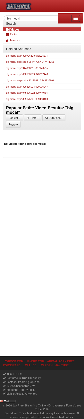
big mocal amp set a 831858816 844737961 (30, 80)
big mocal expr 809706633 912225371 (27, 55)
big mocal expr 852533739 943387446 (27, 74)
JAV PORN (46, 365)
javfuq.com (35, 361)
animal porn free (60, 361)
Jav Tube (62, 365)
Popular (16, 118)
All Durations (55, 118)
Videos (15, 29)
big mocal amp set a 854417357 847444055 (30, 61)
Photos (13, 34)
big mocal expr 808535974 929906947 (27, 86)
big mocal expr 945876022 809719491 (27, 92)
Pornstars (14, 40)
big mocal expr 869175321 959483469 (27, 99)
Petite (15, 124)
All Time (34, 118)
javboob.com (13, 361)
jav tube (29, 365)
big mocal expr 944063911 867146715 (27, 68)
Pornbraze (11, 365)
